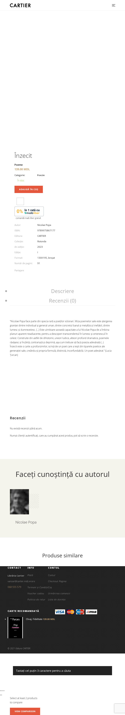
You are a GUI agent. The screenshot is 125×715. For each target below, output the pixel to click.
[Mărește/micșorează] (0, 690)
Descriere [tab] (62, 290)
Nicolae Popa (44, 224)
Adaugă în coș (28, 189)
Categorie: (19, 175)
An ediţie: (19, 246)
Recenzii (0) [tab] (62, 300)
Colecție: (18, 241)
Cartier (41, 235)
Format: (18, 257)
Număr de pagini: (23, 263)
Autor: (17, 224)
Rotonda (41, 241)
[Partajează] (2, 690)
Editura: (18, 235)
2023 (40, 246)
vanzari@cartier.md (17, 581)
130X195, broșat (46, 257)
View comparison (25, 711)
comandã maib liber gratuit (28, 218)
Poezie (41, 175)
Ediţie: (17, 252)
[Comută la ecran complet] (1, 690)
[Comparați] (20, 201)
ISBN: (17, 230)
